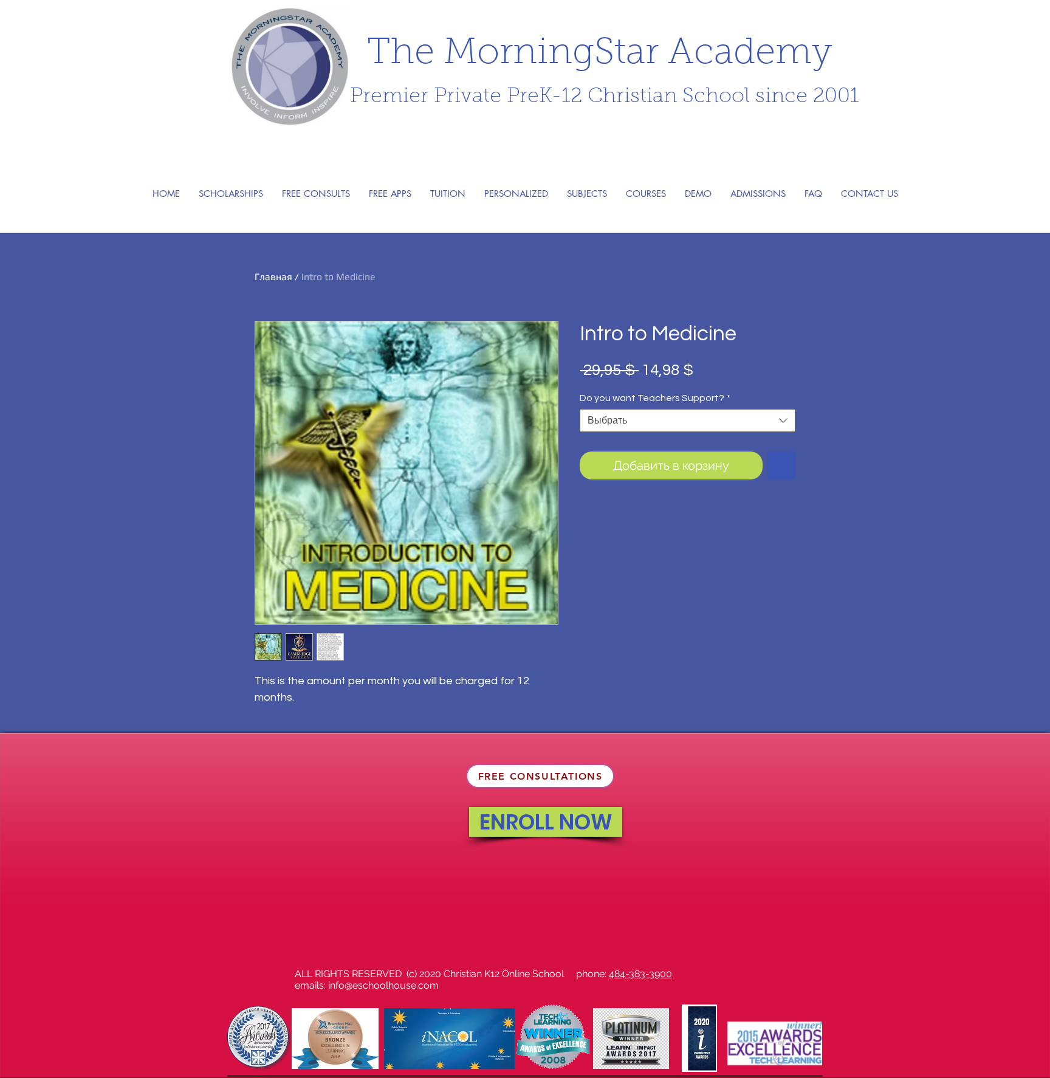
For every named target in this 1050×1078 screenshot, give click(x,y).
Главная (273, 277)
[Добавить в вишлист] (781, 465)
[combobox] (687, 420)
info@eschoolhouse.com (383, 985)
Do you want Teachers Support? (655, 398)
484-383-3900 (640, 974)
